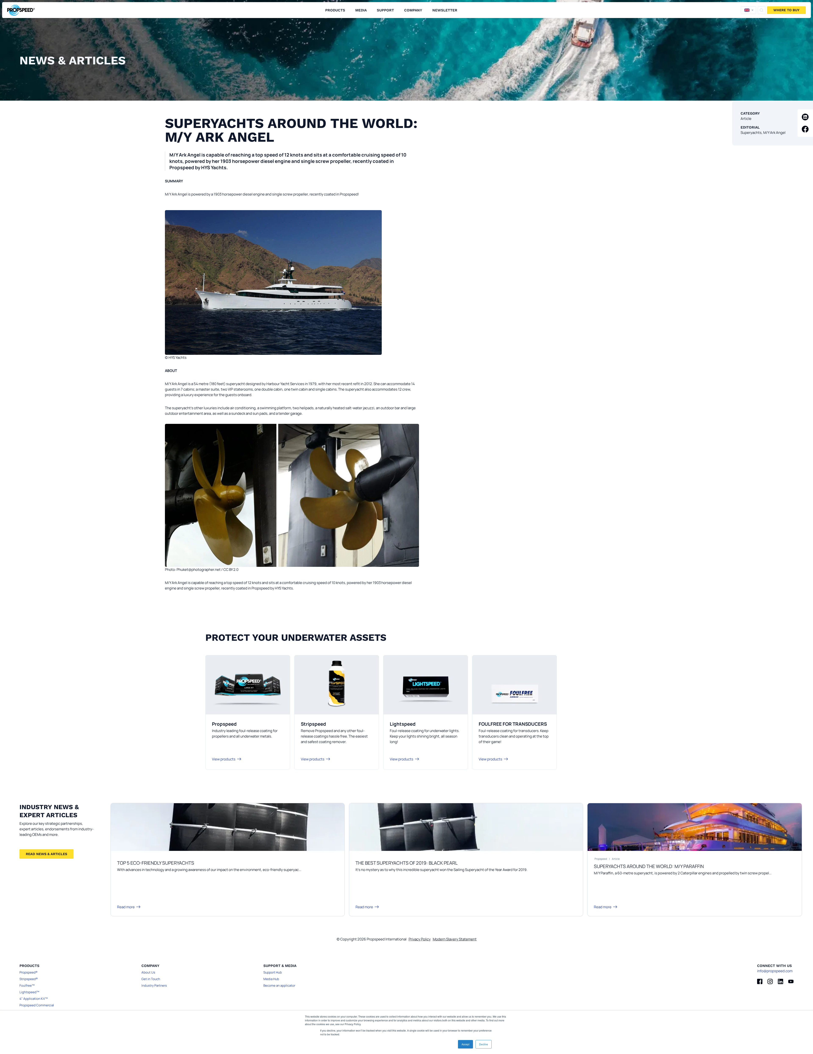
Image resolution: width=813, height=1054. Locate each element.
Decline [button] (483, 1044)
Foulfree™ (27, 985)
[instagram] (770, 981)
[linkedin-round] (805, 117)
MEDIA (361, 10)
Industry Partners (154, 985)
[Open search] (761, 10)
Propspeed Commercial (36, 1005)
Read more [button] (126, 906)
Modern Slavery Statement (455, 939)
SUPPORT (385, 10)
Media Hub (271, 979)
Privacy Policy (420, 939)
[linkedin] (780, 981)
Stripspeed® (28, 979)
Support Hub (272, 972)
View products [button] (223, 759)
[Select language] (748, 10)
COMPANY (413, 10)
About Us (148, 972)
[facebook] (759, 981)
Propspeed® (28, 972)
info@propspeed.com (774, 970)
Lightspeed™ (29, 992)
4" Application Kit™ (33, 998)
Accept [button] (465, 1044)
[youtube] (791, 981)
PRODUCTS (335, 10)
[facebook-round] (805, 129)
